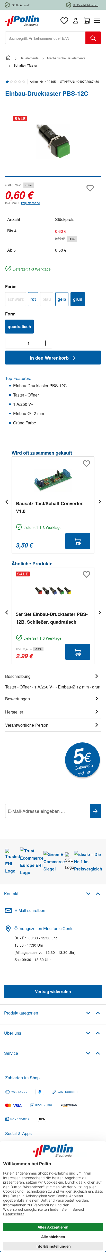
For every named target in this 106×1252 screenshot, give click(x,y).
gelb (62, 299)
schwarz (16, 300)
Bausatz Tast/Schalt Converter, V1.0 (50, 507)
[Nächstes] (99, 501)
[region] (53, 144)
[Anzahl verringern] (11, 343)
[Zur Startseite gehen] (22, 20)
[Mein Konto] (75, 20)
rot (33, 299)
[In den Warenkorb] (77, 541)
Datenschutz (38, 822)
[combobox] (45, 37)
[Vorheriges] (6, 501)
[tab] (53, 681)
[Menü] (98, 20)
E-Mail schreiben (29, 910)
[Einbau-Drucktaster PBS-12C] (53, 141)
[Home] (8, 58)
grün (77, 299)
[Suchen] (93, 37)
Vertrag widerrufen (53, 991)
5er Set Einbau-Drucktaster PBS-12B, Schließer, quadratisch (52, 618)
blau (47, 300)
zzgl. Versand (30, 203)
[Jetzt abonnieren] (95, 811)
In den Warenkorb (50, 357)
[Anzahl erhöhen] (45, 343)
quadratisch (19, 326)
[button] (93, 893)
